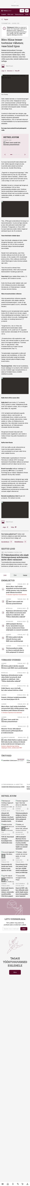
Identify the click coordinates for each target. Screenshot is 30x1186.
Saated (3, 860)
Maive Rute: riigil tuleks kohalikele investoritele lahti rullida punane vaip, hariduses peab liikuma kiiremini (14, 708)
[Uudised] (7, 1184)
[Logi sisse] (27, 1184)
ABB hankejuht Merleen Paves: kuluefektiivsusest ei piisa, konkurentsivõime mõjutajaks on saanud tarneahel (22, 843)
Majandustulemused (8, 737)
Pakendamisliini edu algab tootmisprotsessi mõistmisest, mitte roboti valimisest (15, 557)
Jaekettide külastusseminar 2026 (12, 787)
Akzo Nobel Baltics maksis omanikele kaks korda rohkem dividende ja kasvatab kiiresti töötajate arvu (14, 742)
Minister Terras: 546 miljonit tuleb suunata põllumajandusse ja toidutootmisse (12, 731)
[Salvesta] (28, 584)
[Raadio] (13, 1184)
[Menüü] (2, 1184)
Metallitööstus (18, 542)
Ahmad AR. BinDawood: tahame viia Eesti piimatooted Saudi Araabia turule (7, 817)
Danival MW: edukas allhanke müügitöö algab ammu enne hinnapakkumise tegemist (22, 892)
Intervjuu (9, 608)
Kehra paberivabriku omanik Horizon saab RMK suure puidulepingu (14, 639)
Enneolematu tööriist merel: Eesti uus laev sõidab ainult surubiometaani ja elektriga (22, 868)
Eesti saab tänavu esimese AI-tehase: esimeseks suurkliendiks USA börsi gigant (7, 892)
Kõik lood (10, 14)
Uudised (8, 584)
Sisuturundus (9, 552)
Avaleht (3, 14)
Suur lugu (19, 860)
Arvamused (9, 621)
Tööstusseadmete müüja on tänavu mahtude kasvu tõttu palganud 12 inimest (15, 650)
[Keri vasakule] (5, 154)
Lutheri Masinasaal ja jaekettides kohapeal (15, 784)
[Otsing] (18, 1184)
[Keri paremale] (25, 154)
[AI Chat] (22, 1184)
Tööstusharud (19, 14)
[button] (11, 928)
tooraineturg (5, 542)
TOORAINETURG (5, 23)
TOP (2, 832)
